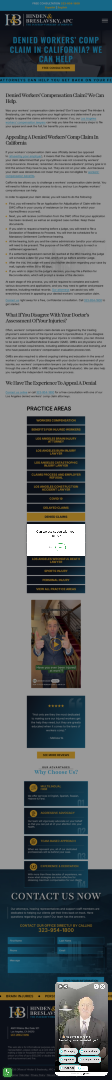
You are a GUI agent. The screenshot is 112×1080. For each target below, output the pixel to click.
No (50, 547)
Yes (61, 547)
